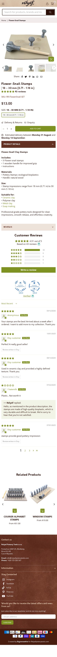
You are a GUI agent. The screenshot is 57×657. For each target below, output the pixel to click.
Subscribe (7, 622)
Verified (27, 296)
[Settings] (47, 3)
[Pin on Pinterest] (30, 76)
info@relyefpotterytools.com (18, 558)
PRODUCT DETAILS (12, 144)
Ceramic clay (9, 197)
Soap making (9, 206)
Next (53, 45)
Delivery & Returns (13, 122)
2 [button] (25, 450)
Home (3, 20)
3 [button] (29, 450)
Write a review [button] (28, 269)
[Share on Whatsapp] (37, 76)
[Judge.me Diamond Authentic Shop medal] (20, 286)
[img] (7, 311)
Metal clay (7, 203)
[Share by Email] (41, 76)
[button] (8, 92)
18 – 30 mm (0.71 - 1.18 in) (13, 115)
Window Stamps (42, 516)
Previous (3, 45)
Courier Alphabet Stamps (14, 518)
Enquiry (31, 122)
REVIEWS (8, 227)
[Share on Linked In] (33, 76)
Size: (17, 110)
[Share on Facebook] (22, 76)
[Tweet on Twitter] (26, 76)
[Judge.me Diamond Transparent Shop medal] (34, 286)
